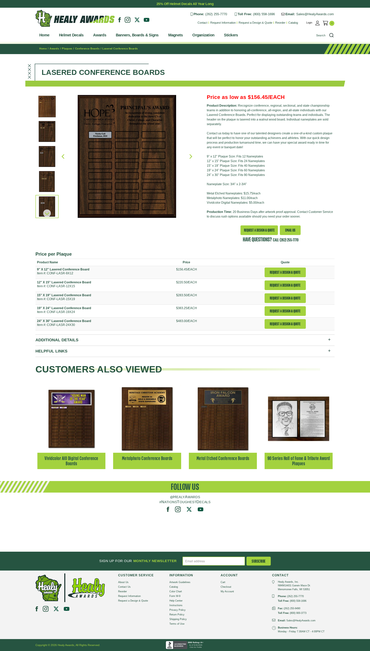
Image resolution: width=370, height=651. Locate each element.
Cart (223, 582)
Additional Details (56, 340)
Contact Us (124, 586)
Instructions (175, 605)
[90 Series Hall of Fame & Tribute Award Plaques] (299, 418)
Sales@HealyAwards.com (315, 14)
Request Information (223, 22)
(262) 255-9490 (292, 608)
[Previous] (63, 156)
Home (44, 35)
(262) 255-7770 (216, 14)
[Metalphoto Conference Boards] (147, 418)
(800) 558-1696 (264, 14)
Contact (202, 22)
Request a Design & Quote (255, 22)
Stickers (231, 35)
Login (309, 22)
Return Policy (176, 614)
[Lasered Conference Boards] (127, 156)
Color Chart (175, 591)
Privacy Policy (177, 609)
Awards (99, 35)
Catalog (293, 22)
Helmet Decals (71, 35)
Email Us (290, 230)
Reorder (280, 22)
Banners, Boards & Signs (137, 35)
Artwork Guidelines (179, 582)
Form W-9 (174, 596)
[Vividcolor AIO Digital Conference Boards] (71, 418)
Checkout (226, 586)
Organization (203, 35)
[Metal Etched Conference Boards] (223, 418)
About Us (123, 582)
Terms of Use (176, 623)
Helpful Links (51, 351)
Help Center (175, 600)
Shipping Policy (178, 619)
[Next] (47, 213)
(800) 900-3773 (298, 613)
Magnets (175, 35)
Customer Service (321, 211)
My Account (227, 591)
